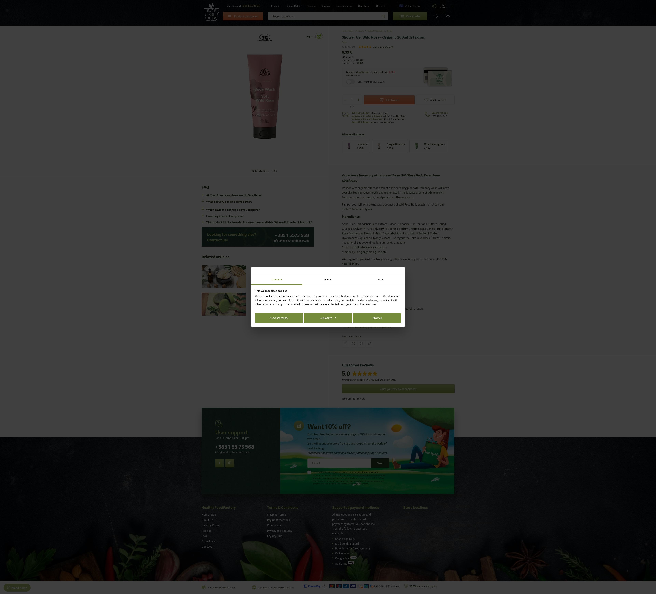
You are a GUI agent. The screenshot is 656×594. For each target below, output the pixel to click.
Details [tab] (328, 279)
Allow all (377, 317)
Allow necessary (279, 317)
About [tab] (379, 279)
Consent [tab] (277, 279)
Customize (326, 317)
